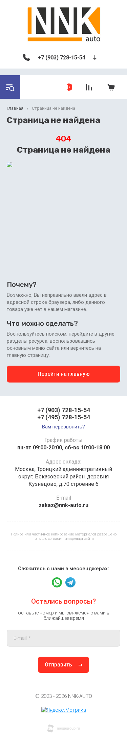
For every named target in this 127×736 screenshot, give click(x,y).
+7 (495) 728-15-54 (63, 417)
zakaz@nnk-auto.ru (63, 505)
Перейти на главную (64, 374)
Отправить (58, 664)
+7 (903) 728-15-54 (61, 57)
